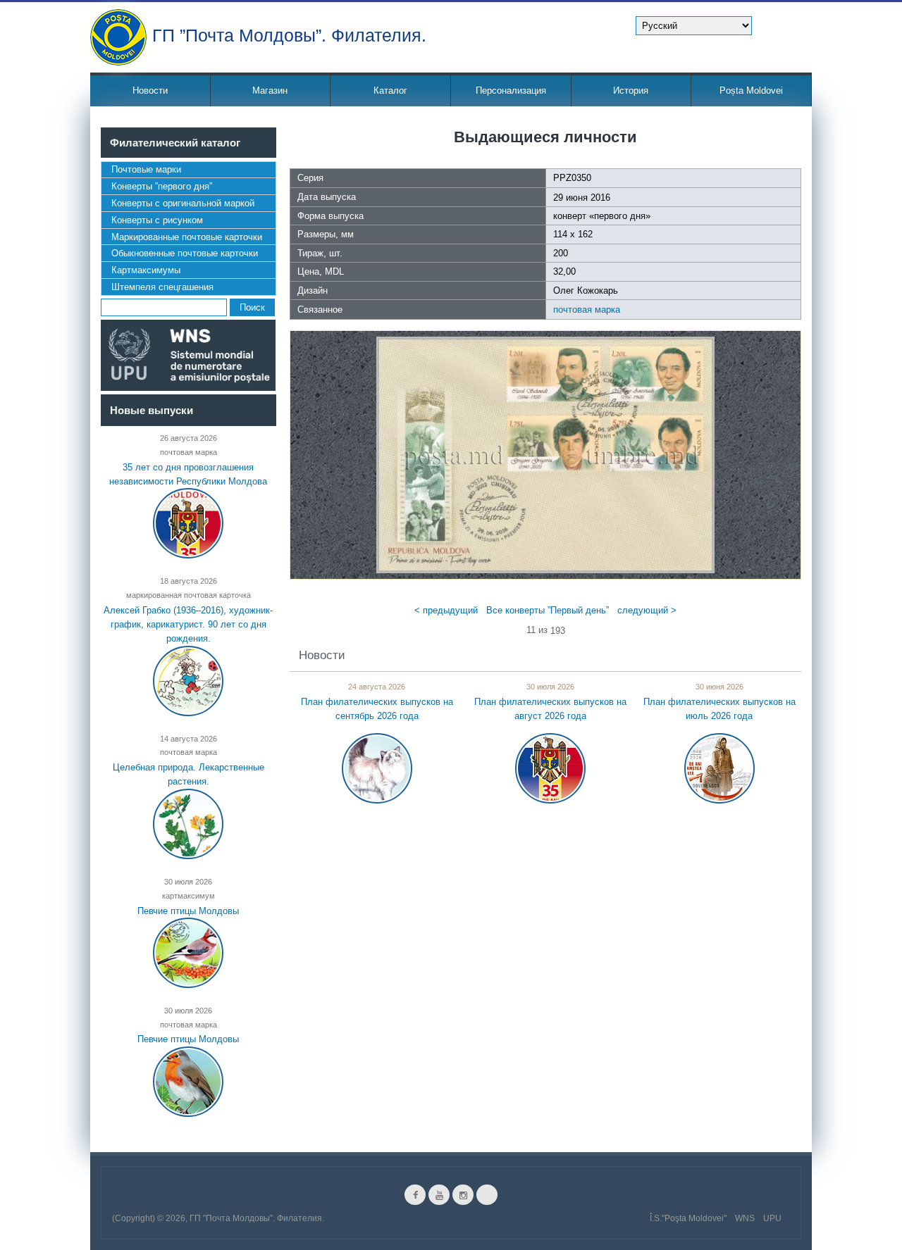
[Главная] (118, 37)
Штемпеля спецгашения (162, 287)
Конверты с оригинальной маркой (182, 203)
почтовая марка (586, 309)
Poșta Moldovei (751, 90)
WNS (745, 1218)
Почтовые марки (146, 169)
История (630, 90)
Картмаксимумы (145, 270)
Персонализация (511, 90)
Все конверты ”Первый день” (547, 610)
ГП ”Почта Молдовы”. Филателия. (289, 34)
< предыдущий (446, 610)
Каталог (390, 90)
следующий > (646, 610)
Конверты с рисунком (157, 220)
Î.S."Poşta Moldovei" (688, 1218)
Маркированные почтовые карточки (186, 237)
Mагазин (270, 90)
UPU (772, 1218)
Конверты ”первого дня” (161, 186)
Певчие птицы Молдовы (188, 911)
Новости (150, 90)
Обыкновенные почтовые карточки (184, 253)
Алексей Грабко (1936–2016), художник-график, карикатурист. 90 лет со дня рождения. (188, 624)
